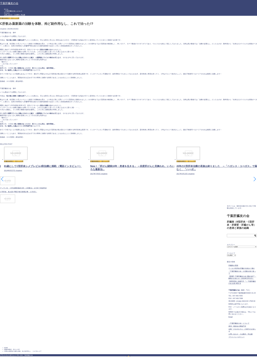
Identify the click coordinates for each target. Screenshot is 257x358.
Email (230, 317)
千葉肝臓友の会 (9, 3)
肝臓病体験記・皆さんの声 (9, 18)
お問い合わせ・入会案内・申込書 (14, 15)
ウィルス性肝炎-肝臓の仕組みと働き (241, 268)
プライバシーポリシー (236, 337)
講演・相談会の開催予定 (237, 326)
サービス (7, 13)
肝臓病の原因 (233, 265)
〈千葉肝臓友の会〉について (13, 11)
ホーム (6, 9)
